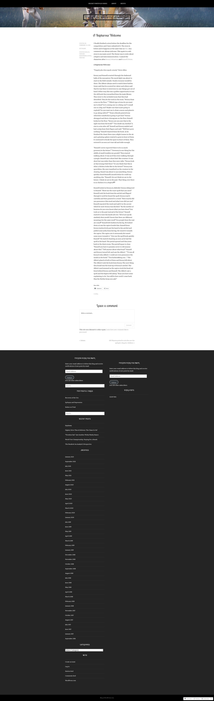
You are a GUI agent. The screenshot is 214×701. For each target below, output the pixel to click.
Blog (88, 52)
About (114, 3)
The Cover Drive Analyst (107, 17)
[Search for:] (84, 386)
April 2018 (68, 592)
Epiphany (68, 425)
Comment (128, 325)
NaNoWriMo (83, 56)
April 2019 (68, 536)
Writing (82, 57)
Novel (89, 56)
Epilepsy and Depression (73, 402)
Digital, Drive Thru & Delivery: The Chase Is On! (81, 430)
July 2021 (68, 466)
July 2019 (68, 522)
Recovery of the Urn (71, 398)
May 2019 (68, 531)
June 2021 (68, 471)
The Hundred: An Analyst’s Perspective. (78, 444)
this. (126, 49)
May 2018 (68, 587)
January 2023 (69, 457)
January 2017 (69, 634)
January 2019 (69, 550)
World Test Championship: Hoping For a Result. (81, 439)
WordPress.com (70, 680)
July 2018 (68, 578)
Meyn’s (123, 3)
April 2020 (68, 503)
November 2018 (70, 559)
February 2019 (69, 545)
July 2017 (68, 624)
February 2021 (69, 480)
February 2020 (70, 513)
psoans (83, 48)
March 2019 (69, 541)
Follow (69, 378)
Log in (67, 666)
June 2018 (68, 583)
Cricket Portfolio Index (97, 3)
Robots (83, 340)
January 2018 (69, 606)
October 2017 (69, 615)
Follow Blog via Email (85, 358)
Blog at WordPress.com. (107, 698)
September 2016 (70, 638)
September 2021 (70, 461)
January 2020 (69, 517)
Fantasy (82, 54)
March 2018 (69, 596)
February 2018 (69, 601)
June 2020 (68, 494)
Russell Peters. (127, 59)
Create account (70, 662)
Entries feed (69, 671)
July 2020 (68, 489)
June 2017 (68, 629)
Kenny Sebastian (112, 59)
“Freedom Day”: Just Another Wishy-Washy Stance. (82, 435)
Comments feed (70, 676)
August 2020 (69, 485)
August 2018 (69, 573)
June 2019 (68, 527)
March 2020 (69, 508)
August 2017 (69, 620)
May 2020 (68, 499)
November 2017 (70, 610)
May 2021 (68, 475)
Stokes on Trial (70, 407)
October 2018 (69, 564)
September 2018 (70, 569)
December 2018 (70, 555)
